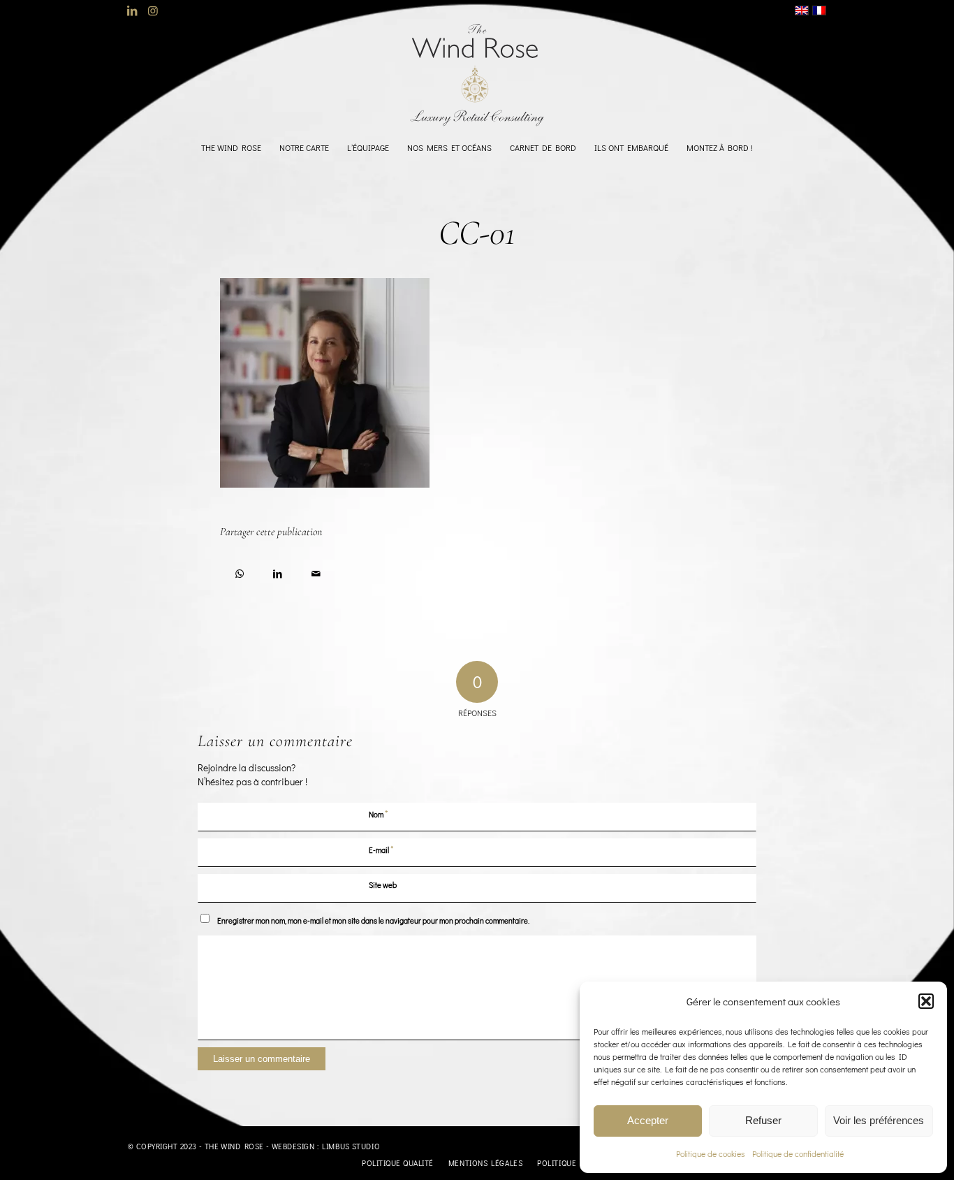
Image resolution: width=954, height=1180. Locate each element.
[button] (926, 1001)
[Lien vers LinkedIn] (132, 10)
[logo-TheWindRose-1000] (477, 75)
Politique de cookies (710, 1153)
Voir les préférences (878, 1120)
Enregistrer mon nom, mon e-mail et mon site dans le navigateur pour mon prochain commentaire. (373, 920)
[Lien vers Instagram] (152, 10)
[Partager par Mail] (316, 571)
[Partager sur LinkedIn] (277, 571)
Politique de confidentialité (798, 1153)
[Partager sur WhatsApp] (239, 571)
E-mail (381, 849)
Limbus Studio (351, 1146)
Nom (378, 814)
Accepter (647, 1120)
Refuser (763, 1120)
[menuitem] (231, 147)
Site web (383, 885)
